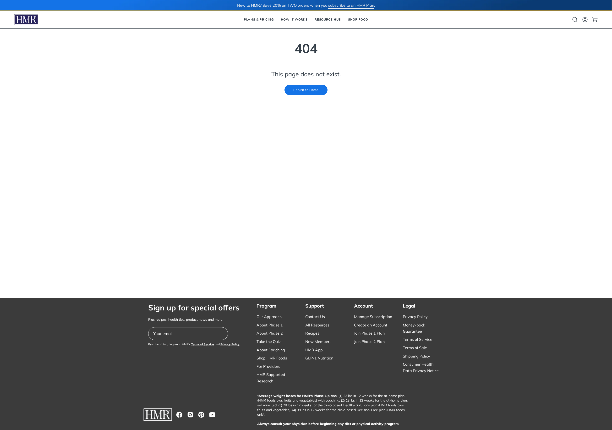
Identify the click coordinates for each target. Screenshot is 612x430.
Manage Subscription (373, 316)
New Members (318, 341)
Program (266, 306)
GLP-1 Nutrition (319, 358)
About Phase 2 (270, 333)
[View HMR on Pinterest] (201, 414)
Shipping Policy (416, 356)
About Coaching (271, 349)
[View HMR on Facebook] (179, 414)
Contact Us (315, 316)
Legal (409, 306)
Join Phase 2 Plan (369, 341)
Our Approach (269, 316)
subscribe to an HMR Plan (351, 5)
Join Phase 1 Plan (369, 333)
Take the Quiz (269, 341)
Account (363, 306)
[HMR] (26, 19)
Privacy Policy (230, 344)
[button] (258, 19)
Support (314, 306)
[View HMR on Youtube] (212, 414)
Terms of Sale (415, 347)
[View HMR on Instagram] (190, 414)
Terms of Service (202, 344)
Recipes (312, 333)
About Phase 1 (270, 325)
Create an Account (370, 325)
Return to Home (305, 90)
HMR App (314, 349)
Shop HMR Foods (272, 358)
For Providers (268, 366)
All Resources (317, 325)
